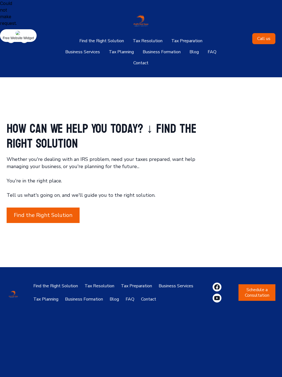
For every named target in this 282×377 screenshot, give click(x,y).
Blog (194, 52)
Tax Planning (121, 52)
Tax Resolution (147, 41)
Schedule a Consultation (257, 292)
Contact (140, 63)
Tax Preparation (186, 41)
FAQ (212, 52)
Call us (263, 39)
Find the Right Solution (101, 41)
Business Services (82, 52)
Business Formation (162, 52)
